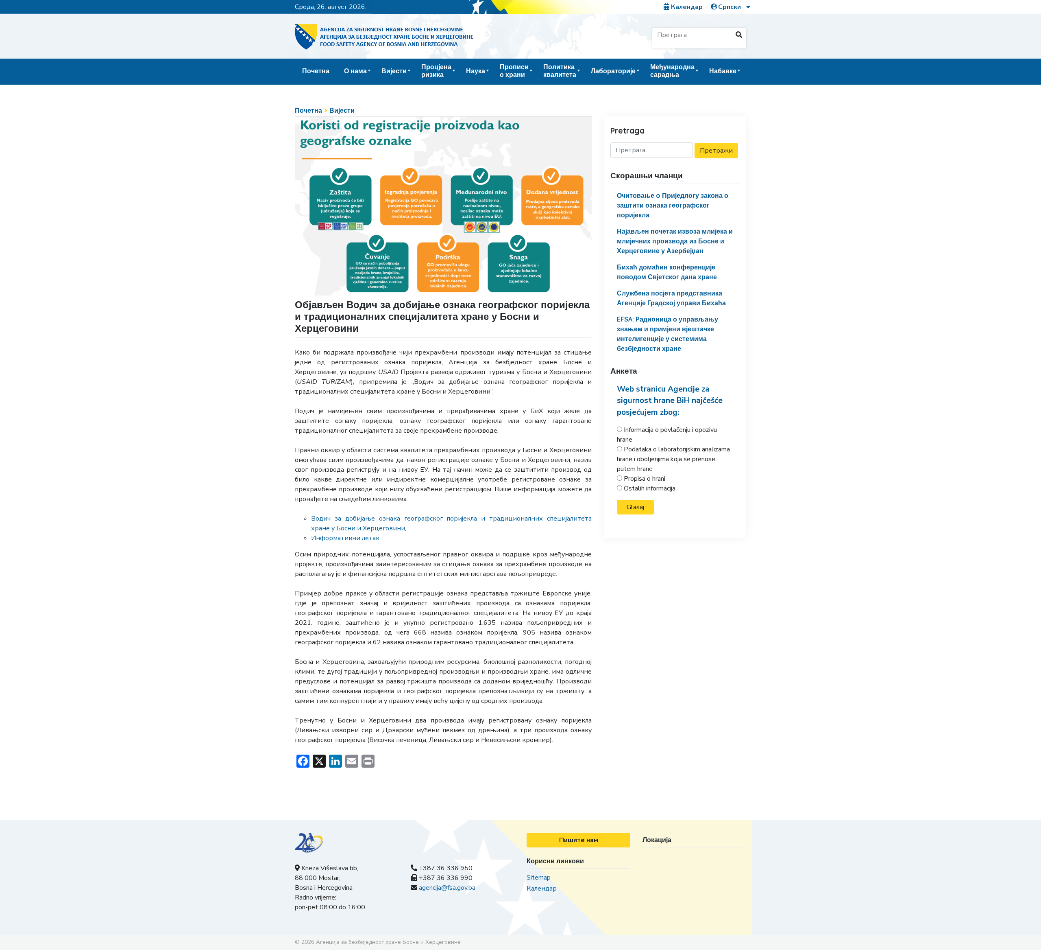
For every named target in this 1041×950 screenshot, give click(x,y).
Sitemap (539, 877)
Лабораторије (613, 71)
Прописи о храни (514, 71)
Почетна (315, 71)
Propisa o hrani (644, 478)
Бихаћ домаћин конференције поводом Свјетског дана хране (667, 272)
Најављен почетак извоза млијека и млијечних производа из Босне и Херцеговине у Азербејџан (675, 241)
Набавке (722, 71)
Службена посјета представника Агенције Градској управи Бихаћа (671, 298)
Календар (686, 6)
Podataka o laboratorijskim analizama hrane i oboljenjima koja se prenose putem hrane (673, 459)
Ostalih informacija (649, 488)
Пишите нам (578, 840)
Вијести (394, 71)
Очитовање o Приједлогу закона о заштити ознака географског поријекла (672, 205)
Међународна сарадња (672, 71)
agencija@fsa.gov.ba (447, 887)
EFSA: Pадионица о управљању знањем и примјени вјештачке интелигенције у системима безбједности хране (667, 333)
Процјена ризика (436, 71)
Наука (475, 71)
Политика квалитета (559, 71)
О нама (355, 71)
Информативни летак (345, 538)
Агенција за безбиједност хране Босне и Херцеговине (388, 942)
